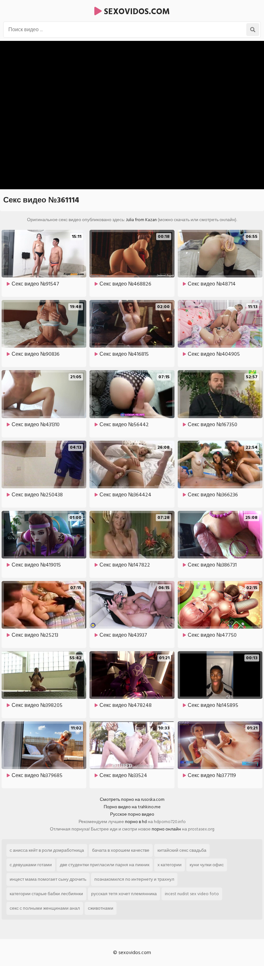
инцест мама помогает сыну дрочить (48, 879)
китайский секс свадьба (181, 850)
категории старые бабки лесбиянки (46, 893)
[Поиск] (252, 29)
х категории (169, 864)
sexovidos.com (136, 11)
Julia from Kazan (141, 219)
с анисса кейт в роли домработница (47, 850)
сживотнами (100, 908)
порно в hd (136, 821)
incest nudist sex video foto (192, 893)
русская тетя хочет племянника (124, 893)
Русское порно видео (132, 814)
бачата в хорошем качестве (120, 850)
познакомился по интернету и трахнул (134, 879)
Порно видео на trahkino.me (132, 807)
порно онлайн (166, 829)
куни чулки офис (207, 864)
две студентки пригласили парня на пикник (104, 864)
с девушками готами (31, 864)
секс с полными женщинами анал (45, 908)
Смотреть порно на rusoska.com (132, 799)
